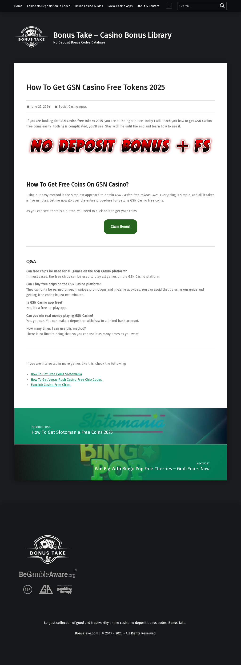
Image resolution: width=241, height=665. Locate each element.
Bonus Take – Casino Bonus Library (112, 35)
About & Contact (148, 6)
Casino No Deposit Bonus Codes (48, 6)
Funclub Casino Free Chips (50, 385)
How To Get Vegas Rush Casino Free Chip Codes (66, 380)
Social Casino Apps (120, 6)
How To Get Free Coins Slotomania (56, 374)
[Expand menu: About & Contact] (169, 6)
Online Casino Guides (89, 6)
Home (18, 6)
